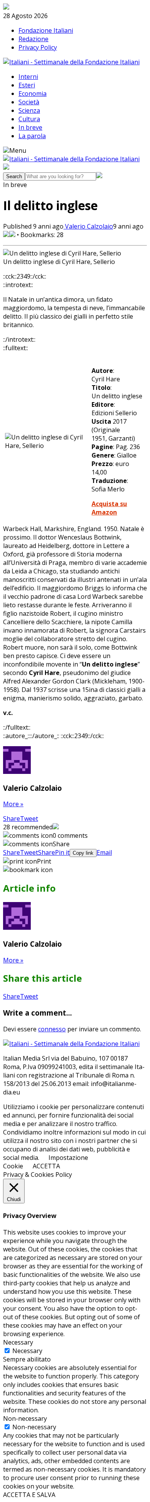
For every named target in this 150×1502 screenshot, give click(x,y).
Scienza (29, 110)
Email (104, 852)
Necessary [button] (18, 1342)
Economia (32, 93)
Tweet (29, 818)
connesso (52, 1029)
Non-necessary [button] (25, 1418)
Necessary (27, 1351)
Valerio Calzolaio (88, 226)
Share (11, 818)
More (13, 804)
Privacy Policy (37, 47)
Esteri (26, 85)
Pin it (62, 852)
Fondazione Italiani (45, 30)
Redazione (33, 39)
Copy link (83, 853)
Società (28, 102)
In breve (30, 127)
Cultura (29, 119)
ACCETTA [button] (46, 1166)
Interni (28, 76)
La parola (32, 136)
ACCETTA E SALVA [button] (29, 1494)
